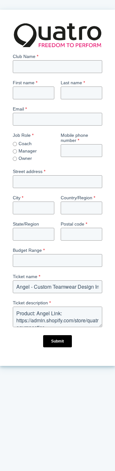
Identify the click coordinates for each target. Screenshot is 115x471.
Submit (57, 341)
